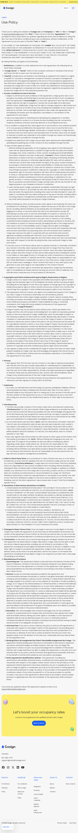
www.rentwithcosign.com (14, 34)
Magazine (37, 786)
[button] (73, 8)
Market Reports (36, 805)
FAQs (3, 792)
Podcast (37, 790)
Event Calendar (37, 799)
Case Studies (38, 794)
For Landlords (22, 784)
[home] (8, 8)
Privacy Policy (62, 823)
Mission (52, 788)
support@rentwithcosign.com (14, 689)
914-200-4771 (7, 758)
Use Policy (72, 823)
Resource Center (21, 793)
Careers (52, 792)
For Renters (6, 784)
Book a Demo (70, 784)
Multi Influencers (38, 811)
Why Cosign (22, 788)
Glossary (5, 788)
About (52, 784)
